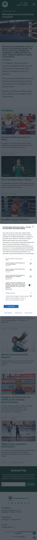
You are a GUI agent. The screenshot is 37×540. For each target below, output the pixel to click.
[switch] (30, 263)
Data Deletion (8, 313)
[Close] (33, 227)
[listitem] (18, 259)
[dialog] (18, 270)
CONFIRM (11, 306)
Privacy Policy (29, 313)
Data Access (18, 313)
